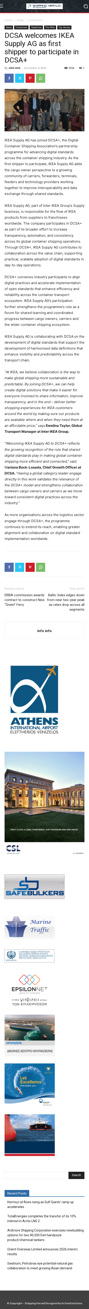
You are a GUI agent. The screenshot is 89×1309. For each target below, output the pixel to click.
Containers (35, 20)
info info (14, 68)
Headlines (36, 27)
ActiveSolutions (71, 1303)
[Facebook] (9, 78)
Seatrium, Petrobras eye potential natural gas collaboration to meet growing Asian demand (40, 1266)
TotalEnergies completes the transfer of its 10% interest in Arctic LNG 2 (41, 1218)
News (20, 20)
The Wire (50, 27)
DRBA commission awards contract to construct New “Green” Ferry (24, 600)
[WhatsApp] (40, 78)
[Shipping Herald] (44, 6)
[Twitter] (19, 78)
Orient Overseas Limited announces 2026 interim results (42, 1251)
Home (9, 20)
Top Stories (64, 27)
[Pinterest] (30, 78)
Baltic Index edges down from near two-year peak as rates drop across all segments (65, 602)
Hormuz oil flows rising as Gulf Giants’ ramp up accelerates (40, 1204)
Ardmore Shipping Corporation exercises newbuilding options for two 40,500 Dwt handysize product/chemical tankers (45, 1235)
